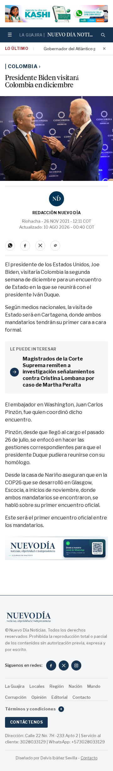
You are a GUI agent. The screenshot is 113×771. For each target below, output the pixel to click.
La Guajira (14, 686)
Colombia (24, 66)
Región (57, 686)
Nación (75, 686)
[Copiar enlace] (55, 246)
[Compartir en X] (40, 246)
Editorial (59, 697)
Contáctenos (26, 722)
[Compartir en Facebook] (25, 246)
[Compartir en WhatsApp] (10, 246)
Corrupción (15, 697)
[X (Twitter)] (64, 665)
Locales (37, 686)
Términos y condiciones (33, 708)
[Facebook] (51, 665)
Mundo (93, 686)
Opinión (38, 697)
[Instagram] (76, 665)
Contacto (82, 697)
